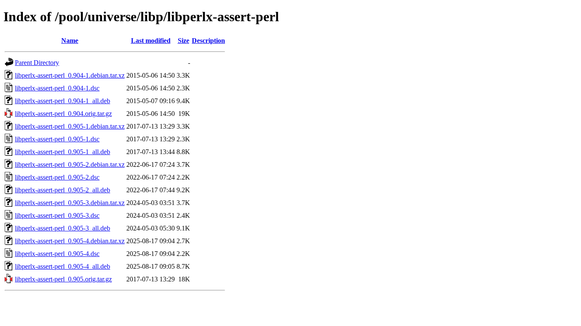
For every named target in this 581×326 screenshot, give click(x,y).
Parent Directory (37, 62)
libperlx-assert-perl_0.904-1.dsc (57, 88)
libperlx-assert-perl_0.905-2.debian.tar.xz (70, 164)
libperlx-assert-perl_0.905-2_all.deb (62, 190)
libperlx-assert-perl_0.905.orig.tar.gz (63, 279)
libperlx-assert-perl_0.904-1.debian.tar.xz (70, 75)
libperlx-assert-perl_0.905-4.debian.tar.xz (70, 240)
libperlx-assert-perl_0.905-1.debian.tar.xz (70, 126)
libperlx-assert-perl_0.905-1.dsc (57, 139)
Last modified (151, 40)
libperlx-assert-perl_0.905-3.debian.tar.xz (70, 202)
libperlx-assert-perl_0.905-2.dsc (57, 177)
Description (208, 40)
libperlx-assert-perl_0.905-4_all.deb (62, 266)
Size (183, 40)
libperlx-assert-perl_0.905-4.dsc (57, 253)
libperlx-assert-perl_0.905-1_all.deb (62, 151)
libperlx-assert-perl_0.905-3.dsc (57, 215)
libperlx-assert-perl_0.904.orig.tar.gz (63, 113)
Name (69, 40)
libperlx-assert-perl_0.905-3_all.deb (62, 228)
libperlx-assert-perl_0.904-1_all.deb (62, 100)
